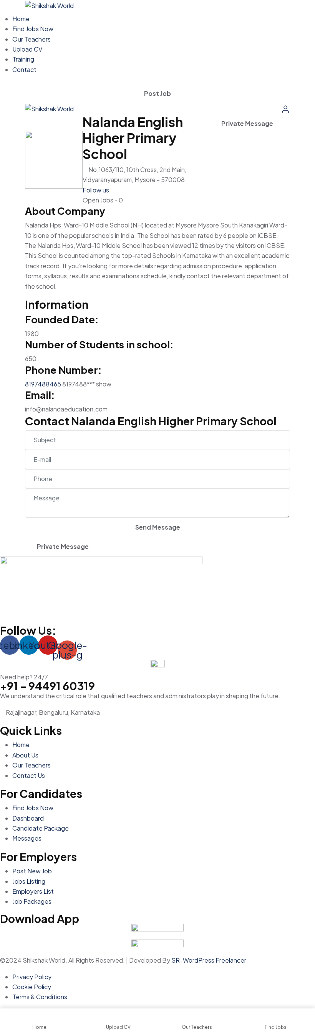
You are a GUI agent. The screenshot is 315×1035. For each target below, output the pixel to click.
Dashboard (28, 818)
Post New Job (32, 871)
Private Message (247, 123)
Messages (26, 838)
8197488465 (43, 384)
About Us (25, 755)
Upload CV (27, 49)
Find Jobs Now (32, 29)
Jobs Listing (28, 881)
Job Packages (31, 901)
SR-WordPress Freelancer (208, 960)
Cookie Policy (31, 987)
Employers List (33, 891)
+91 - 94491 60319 (47, 685)
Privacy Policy (31, 977)
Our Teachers (31, 39)
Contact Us (28, 775)
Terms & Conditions (39, 997)
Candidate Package (40, 828)
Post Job (157, 93)
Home (21, 19)
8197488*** (86, 384)
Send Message (157, 527)
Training (23, 59)
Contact (24, 69)
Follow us (96, 190)
